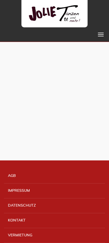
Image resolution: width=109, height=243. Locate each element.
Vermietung (20, 235)
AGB (12, 176)
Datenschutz (22, 205)
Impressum (19, 191)
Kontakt (17, 220)
